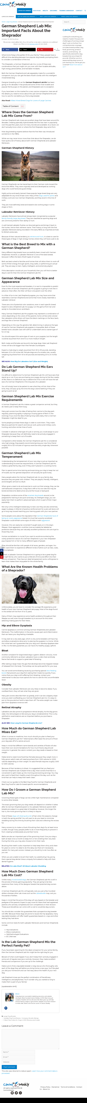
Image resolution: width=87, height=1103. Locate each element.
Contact (79, 10)
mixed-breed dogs (19, 880)
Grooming (53, 10)
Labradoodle (41, 893)
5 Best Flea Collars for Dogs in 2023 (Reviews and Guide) (22, 1020)
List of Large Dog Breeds (26, 16)
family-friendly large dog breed (13, 218)
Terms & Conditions (68, 1087)
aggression (46, 520)
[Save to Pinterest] (1, 557)
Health (45, 10)
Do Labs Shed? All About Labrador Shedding (28, 866)
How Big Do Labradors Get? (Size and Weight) (29, 361)
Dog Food (37, 10)
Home (3, 21)
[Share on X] (1, 553)
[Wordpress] (5, 1008)
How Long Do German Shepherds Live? (26, 723)
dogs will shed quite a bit (22, 816)
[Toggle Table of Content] (21, 106)
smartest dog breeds (35, 495)
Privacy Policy (46, 1087)
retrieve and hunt (36, 237)
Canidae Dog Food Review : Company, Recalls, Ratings (21, 1018)
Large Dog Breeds (24, 10)
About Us (46, 1089)
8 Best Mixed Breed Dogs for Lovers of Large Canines (31, 100)
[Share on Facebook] (1, 550)
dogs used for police (46, 196)
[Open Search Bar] (85, 10)
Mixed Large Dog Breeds (69, 16)
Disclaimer (56, 1087)
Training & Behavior (66, 10)
